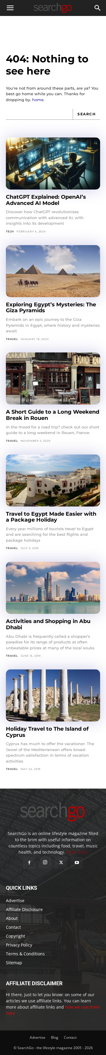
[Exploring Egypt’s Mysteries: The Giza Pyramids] (53, 271)
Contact (13, 927)
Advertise (15, 900)
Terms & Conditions (25, 954)
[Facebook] (29, 863)
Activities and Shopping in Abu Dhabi (48, 624)
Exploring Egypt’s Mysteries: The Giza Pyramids (51, 307)
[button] (10, 8)
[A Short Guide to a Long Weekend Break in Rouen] (53, 378)
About (12, 918)
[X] (61, 863)
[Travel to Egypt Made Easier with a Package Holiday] (53, 480)
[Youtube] (77, 863)
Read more (77, 852)
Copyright (15, 936)
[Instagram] (45, 862)
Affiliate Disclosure (24, 909)
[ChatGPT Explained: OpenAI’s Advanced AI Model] (53, 163)
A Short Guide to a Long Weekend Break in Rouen (52, 415)
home (38, 99)
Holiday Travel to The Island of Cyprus (47, 732)
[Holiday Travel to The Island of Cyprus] (53, 695)
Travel (12, 339)
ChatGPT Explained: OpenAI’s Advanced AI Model (46, 200)
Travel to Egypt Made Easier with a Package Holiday (51, 517)
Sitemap (14, 962)
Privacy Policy (19, 945)
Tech (10, 231)
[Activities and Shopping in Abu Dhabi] (53, 588)
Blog (54, 1037)
